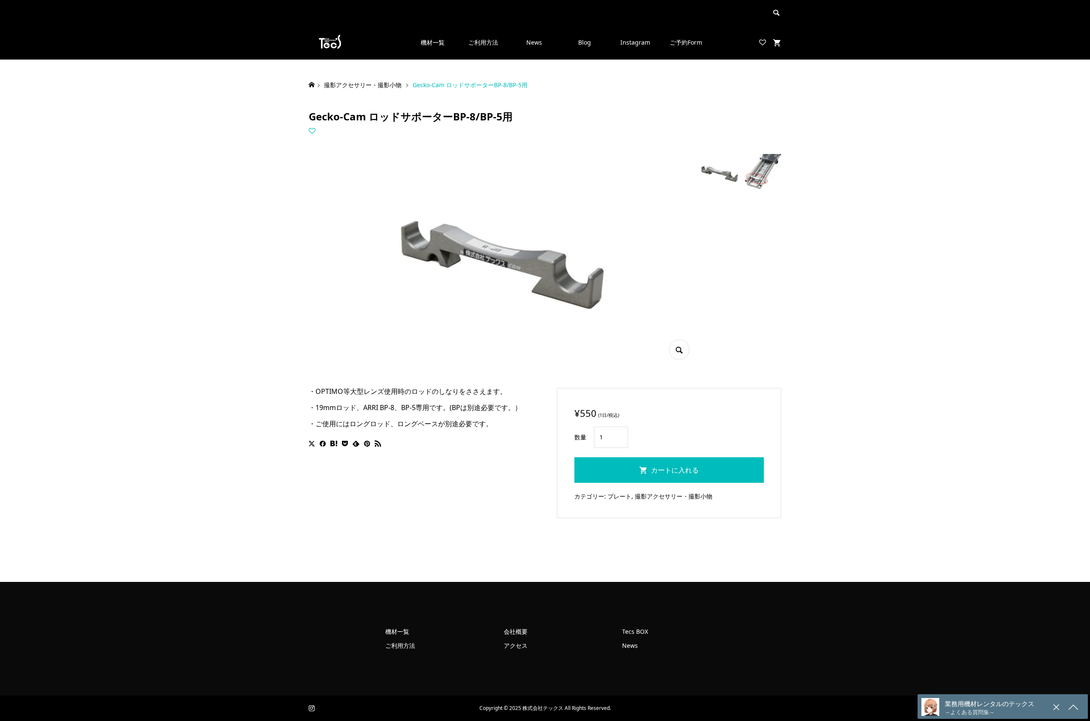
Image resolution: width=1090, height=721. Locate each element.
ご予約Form (686, 42)
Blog (584, 42)
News (534, 42)
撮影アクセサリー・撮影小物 (673, 496)
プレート (619, 496)
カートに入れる (675, 470)
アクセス (516, 645)
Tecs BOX (635, 631)
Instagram (635, 42)
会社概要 (516, 631)
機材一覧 (433, 42)
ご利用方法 (483, 42)
